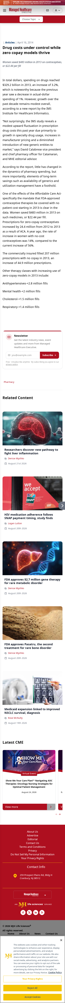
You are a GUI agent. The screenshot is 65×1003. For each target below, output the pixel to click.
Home (11, 933)
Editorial (33, 839)
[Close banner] (61, 4)
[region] (32, 969)
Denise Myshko (16, 458)
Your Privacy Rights (32, 858)
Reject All (32, 988)
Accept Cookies (32, 997)
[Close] (61, 940)
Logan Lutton (15, 523)
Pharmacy (9, 381)
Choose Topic (29, 19)
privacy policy (12, 364)
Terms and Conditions (32, 847)
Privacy (32, 850)
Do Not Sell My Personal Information (32, 854)
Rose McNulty (15, 717)
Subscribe (47, 355)
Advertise (32, 835)
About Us (32, 831)
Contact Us (32, 843)
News (38, 933)
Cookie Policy (55, 972)
